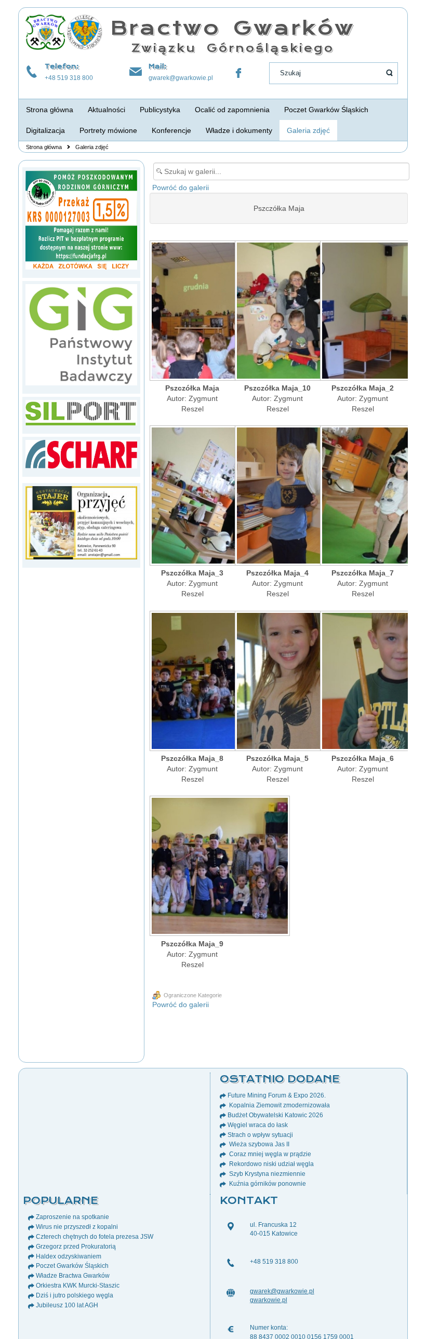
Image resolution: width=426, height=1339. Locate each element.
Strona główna (44, 147)
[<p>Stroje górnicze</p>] (192, 496)
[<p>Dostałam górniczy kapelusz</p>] (362, 496)
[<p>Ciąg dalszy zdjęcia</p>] (192, 867)
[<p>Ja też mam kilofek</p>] (362, 682)
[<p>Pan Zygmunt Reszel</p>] (362, 311)
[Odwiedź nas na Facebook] (238, 73)
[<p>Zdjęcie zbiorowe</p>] (192, 682)
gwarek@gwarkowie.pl (181, 78)
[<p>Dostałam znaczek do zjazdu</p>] (277, 682)
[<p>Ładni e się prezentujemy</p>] (277, 496)
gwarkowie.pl (268, 1300)
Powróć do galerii (180, 187)
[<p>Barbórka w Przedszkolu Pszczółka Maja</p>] (192, 311)
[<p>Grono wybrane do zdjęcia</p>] (277, 311)
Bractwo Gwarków (232, 27)
